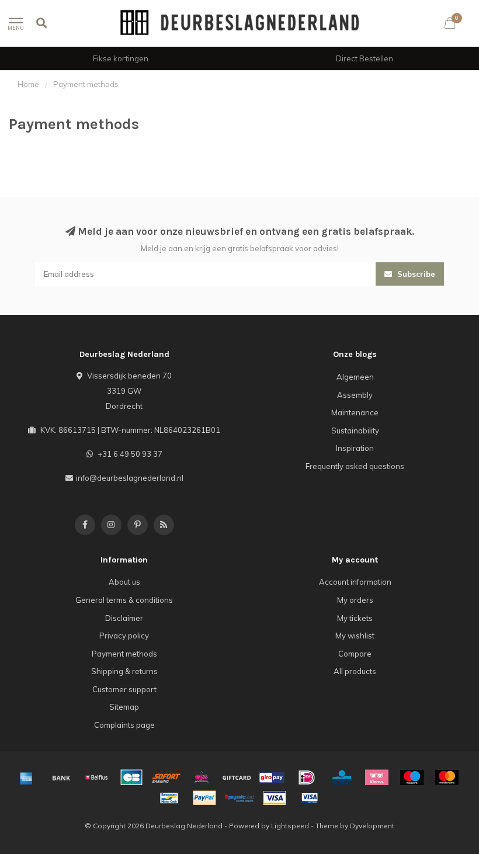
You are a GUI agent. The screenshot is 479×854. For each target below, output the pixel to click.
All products (355, 671)
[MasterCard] (446, 777)
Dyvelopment (372, 825)
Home (28, 84)
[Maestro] (411, 777)
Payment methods (124, 653)
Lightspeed (290, 825)
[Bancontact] (169, 798)
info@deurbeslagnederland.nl (129, 477)
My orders (355, 600)
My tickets (355, 618)
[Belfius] (96, 777)
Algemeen (355, 376)
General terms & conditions (124, 600)
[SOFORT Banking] (166, 777)
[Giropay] (271, 777)
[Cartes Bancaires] (131, 777)
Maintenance (355, 412)
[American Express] (26, 777)
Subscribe (415, 274)
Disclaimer (124, 618)
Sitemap (124, 706)
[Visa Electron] (309, 798)
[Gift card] (236, 777)
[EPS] (201, 777)
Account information (355, 581)
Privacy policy (124, 635)
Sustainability (355, 430)
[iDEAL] (306, 777)
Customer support (124, 689)
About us (124, 581)
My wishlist (354, 635)
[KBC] (341, 777)
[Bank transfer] (61, 777)
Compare (355, 653)
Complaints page (124, 725)
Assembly (355, 395)
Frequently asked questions (355, 466)
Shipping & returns (124, 671)
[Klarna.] (376, 777)
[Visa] (274, 798)
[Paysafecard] (239, 798)
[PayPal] (204, 798)
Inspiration (355, 448)
